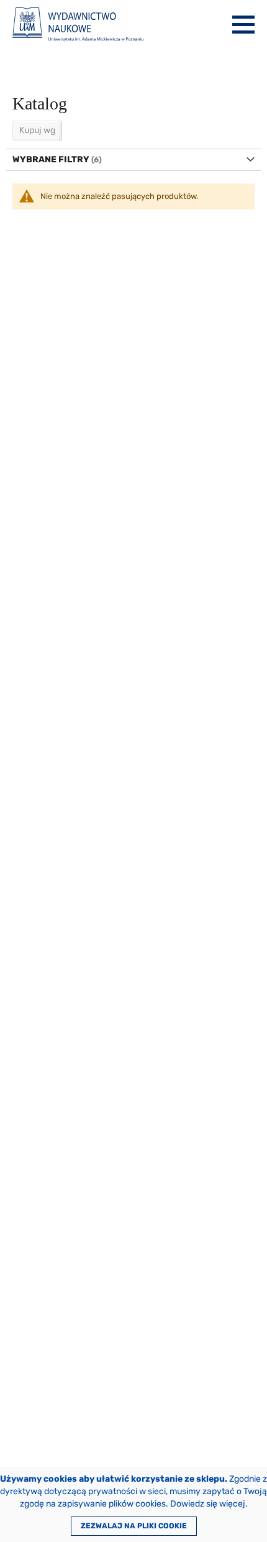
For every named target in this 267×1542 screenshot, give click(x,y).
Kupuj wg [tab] (37, 130)
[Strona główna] (77, 24)
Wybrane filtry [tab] (50, 159)
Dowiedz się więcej (207, 1503)
